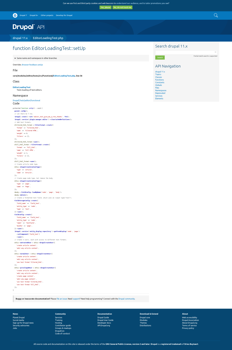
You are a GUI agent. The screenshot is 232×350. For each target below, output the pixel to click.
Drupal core (145, 317)
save (35, 142)
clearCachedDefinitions (60, 119)
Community (60, 314)
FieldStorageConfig (22, 200)
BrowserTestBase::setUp (32, 65)
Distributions (145, 325)
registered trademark (171, 344)
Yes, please (105, 7)
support (76, 299)
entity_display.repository (40, 231)
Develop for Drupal (64, 15)
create (49, 125)
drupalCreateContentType (30, 167)
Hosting (58, 323)
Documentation (105, 314)
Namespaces (160, 90)
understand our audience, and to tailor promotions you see (142, 3)
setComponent (23, 234)
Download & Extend (149, 314)
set (31, 117)
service (25, 119)
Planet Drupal (19, 317)
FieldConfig (26, 192)
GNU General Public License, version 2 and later (127, 344)
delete (22, 195)
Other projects (47, 15)
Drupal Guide (103, 317)
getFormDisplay (60, 231)
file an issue (62, 299)
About (185, 314)
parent (17, 111)
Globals (158, 85)
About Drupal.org (189, 323)
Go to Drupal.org (15, 15)
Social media (18, 320)
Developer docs (104, 323)
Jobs (15, 328)
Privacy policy (188, 328)
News (15, 314)
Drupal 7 (23, 15)
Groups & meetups (63, 328)
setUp (23, 111)
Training (58, 320)
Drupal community (127, 299)
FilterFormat (40, 125)
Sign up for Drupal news (23, 323)
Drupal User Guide (105, 320)
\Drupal (17, 117)
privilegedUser (26, 268)
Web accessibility (189, 317)
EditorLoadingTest (21, 87)
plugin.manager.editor (38, 119)
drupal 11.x (20, 38)
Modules (143, 320)
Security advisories (21, 325)
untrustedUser (25, 243)
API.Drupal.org (104, 325)
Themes (143, 323)
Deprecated (160, 93)
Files (157, 88)
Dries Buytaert (191, 344)
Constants (159, 82)
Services (158, 96)
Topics (158, 74)
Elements (159, 98)
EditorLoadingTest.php (48, 38)
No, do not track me (122, 7)
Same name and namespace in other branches (37, 58)
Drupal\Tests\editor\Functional (26, 100)
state (24, 117)
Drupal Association (190, 320)
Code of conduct (62, 333)
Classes (158, 77)
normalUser (24, 254)
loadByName (36, 192)
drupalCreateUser (46, 243)
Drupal (154, 344)
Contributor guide (63, 325)
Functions (159, 80)
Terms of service (189, 325)
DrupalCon (59, 331)
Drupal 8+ (34, 15)
